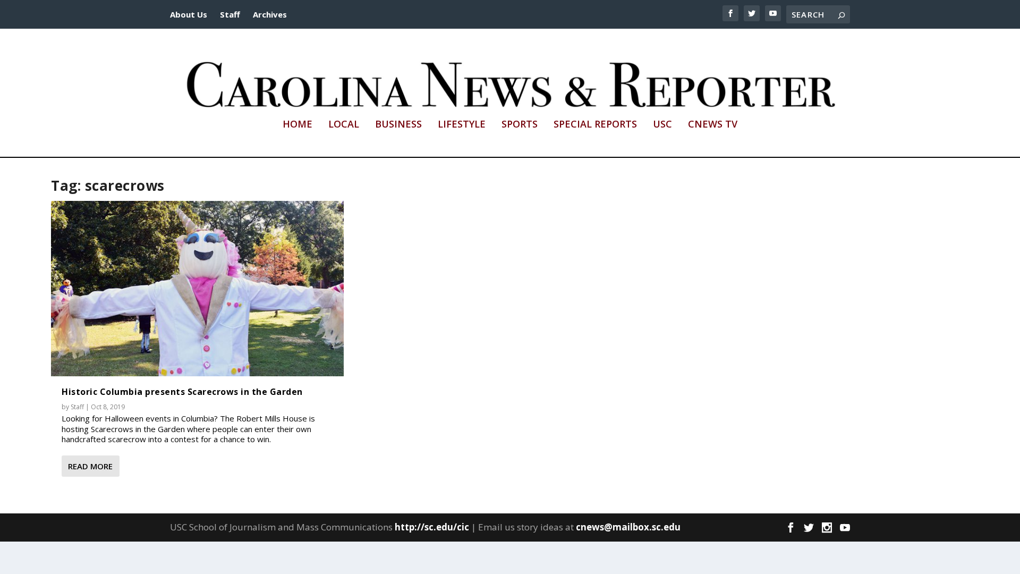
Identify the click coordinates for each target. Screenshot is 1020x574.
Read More (90, 466)
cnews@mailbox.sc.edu (628, 527)
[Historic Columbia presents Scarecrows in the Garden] (197, 289)
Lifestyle (462, 125)
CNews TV (712, 125)
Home (297, 125)
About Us (188, 14)
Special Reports (595, 125)
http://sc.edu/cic (432, 527)
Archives (270, 14)
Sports (520, 125)
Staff (230, 14)
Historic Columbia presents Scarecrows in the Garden (182, 392)
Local (343, 125)
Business (398, 125)
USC (662, 125)
